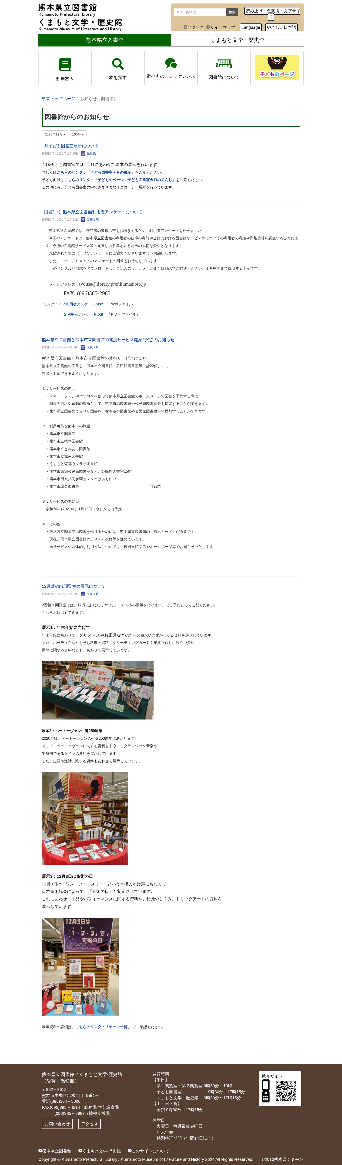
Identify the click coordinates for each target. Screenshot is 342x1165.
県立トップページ (58, 98)
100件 (77, 134)
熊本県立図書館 (105, 40)
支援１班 (92, 219)
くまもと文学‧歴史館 (101, 1151)
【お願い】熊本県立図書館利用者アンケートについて (92, 212)
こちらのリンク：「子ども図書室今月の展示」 (96, 172)
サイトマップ (222, 27)
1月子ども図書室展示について (70, 146)
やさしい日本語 (281, 27)
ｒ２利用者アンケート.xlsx (80, 304)
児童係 (91, 153)
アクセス (195, 27)
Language (250, 27)
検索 (232, 12)
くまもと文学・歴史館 (237, 40)
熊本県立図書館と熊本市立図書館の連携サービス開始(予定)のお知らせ (108, 339)
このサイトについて (150, 1151)
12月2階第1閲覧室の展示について (74, 586)
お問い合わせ (57, 1124)
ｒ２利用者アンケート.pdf (81, 314)
